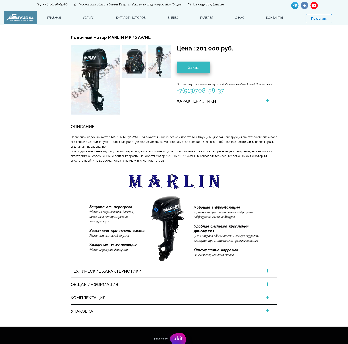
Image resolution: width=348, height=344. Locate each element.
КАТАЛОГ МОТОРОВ (131, 17)
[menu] (165, 17)
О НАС (239, 17)
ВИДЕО (173, 17)
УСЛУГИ (88, 17)
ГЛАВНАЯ (54, 17)
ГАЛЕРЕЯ (206, 17)
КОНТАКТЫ (274, 17)
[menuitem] (54, 17)
